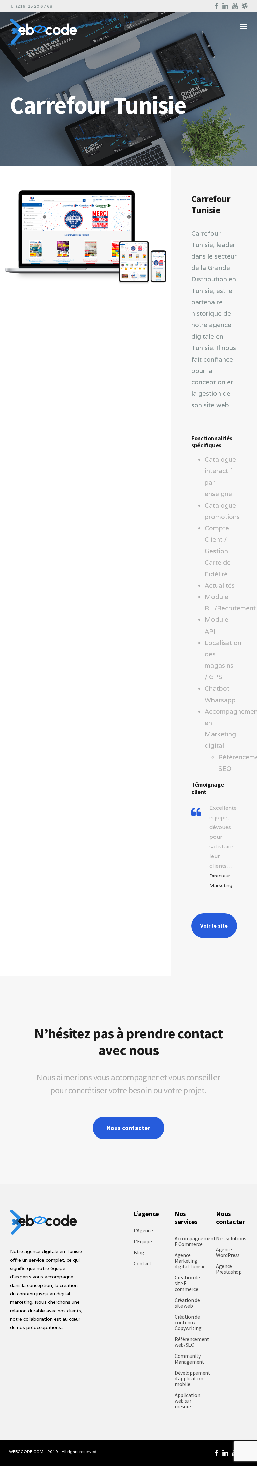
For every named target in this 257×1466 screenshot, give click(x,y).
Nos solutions (231, 1238)
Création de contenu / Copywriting (188, 1322)
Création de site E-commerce (187, 1283)
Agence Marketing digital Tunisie (190, 1261)
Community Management (189, 1358)
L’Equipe (143, 1241)
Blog (139, 1252)
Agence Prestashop (229, 1269)
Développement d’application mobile (192, 1378)
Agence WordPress (228, 1252)
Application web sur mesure (187, 1401)
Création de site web (187, 1303)
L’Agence (143, 1230)
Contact (143, 1263)
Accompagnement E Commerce (195, 1241)
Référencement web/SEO (192, 1342)
